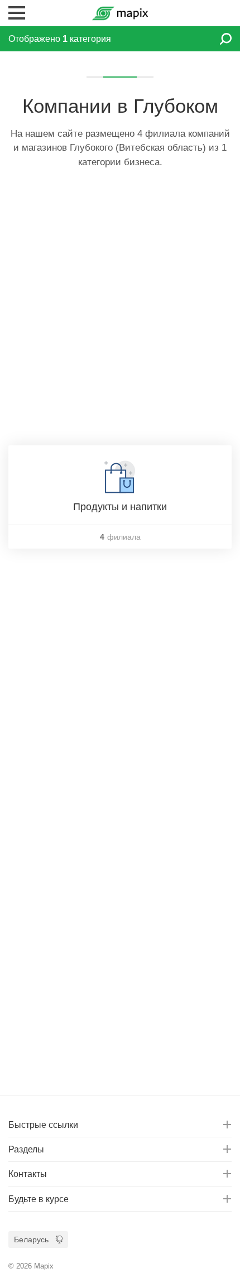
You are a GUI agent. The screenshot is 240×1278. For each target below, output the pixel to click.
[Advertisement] (120, 314)
